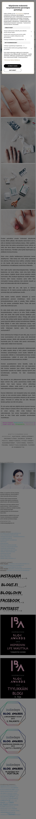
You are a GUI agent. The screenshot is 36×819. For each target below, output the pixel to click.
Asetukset (12, 70)
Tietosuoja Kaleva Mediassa (12, 60)
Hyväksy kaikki (12, 66)
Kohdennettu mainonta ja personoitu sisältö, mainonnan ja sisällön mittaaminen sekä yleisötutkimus (15, 36)
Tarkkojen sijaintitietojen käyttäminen (13, 45)
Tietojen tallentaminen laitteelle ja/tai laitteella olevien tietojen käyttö (15, 31)
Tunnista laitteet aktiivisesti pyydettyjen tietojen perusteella (15, 48)
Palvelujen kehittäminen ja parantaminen (14, 39)
